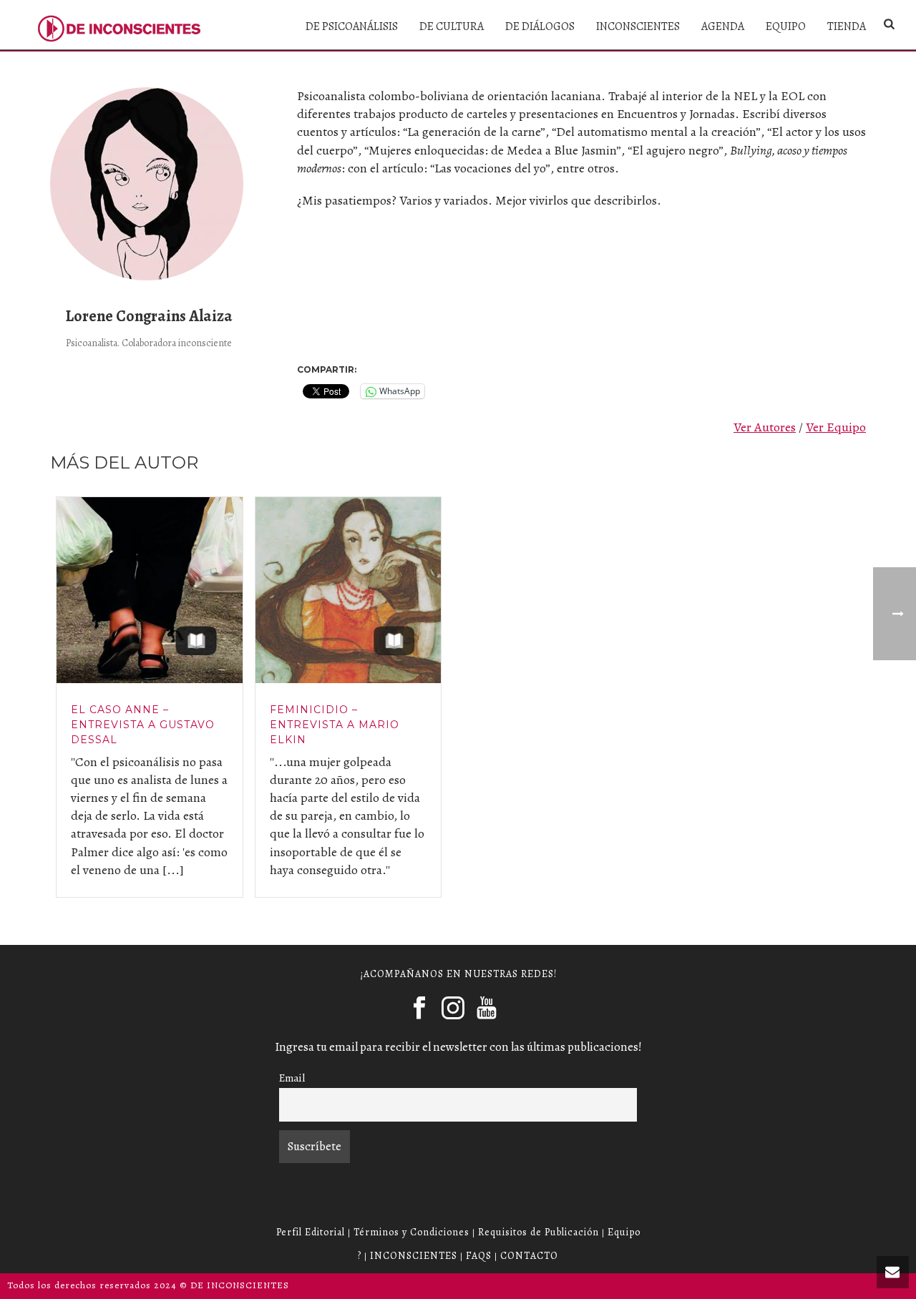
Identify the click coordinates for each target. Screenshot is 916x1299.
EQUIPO (786, 26)
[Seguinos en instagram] (453, 1008)
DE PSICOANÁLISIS (352, 26)
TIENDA (846, 26)
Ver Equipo (836, 427)
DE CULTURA (451, 26)
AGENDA (722, 26)
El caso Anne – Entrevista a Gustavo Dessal (143, 724)
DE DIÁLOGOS (540, 26)
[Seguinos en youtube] (486, 1008)
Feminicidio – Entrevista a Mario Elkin (334, 724)
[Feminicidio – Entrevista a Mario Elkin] (348, 590)
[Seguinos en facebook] (419, 1008)
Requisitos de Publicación (538, 1232)
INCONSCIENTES (638, 26)
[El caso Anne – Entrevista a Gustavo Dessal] (150, 590)
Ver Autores (765, 427)
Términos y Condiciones (411, 1232)
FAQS (479, 1256)
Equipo (624, 1232)
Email (292, 1077)
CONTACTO (529, 1256)
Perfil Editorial (310, 1232)
